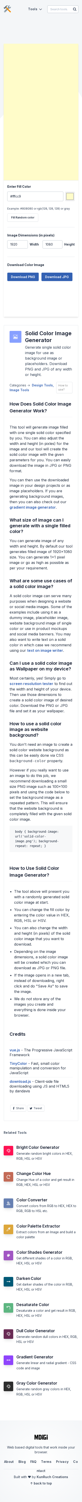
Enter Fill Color (19, 186)
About (9, 1462)
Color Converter (31, 1200)
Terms (46, 1462)
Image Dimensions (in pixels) (30, 235)
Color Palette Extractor (38, 1226)
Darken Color (28, 1278)
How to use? (63, 387)
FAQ (33, 1462)
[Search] (74, 9)
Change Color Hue (33, 1173)
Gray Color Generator (36, 1383)
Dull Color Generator (35, 1331)
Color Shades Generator (39, 1252)
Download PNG (23, 277)
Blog (22, 1462)
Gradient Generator (34, 1357)
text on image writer (45, 650)
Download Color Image (25, 265)
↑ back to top (41, 1483)
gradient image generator (33, 507)
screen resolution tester (31, 683)
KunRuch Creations (52, 1477)
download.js (20, 1081)
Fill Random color (22, 217)
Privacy (62, 1462)
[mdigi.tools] (7, 9)
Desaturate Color (32, 1304)
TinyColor (18, 1063)
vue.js (15, 1050)
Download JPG (57, 277)
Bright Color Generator (37, 1147)
